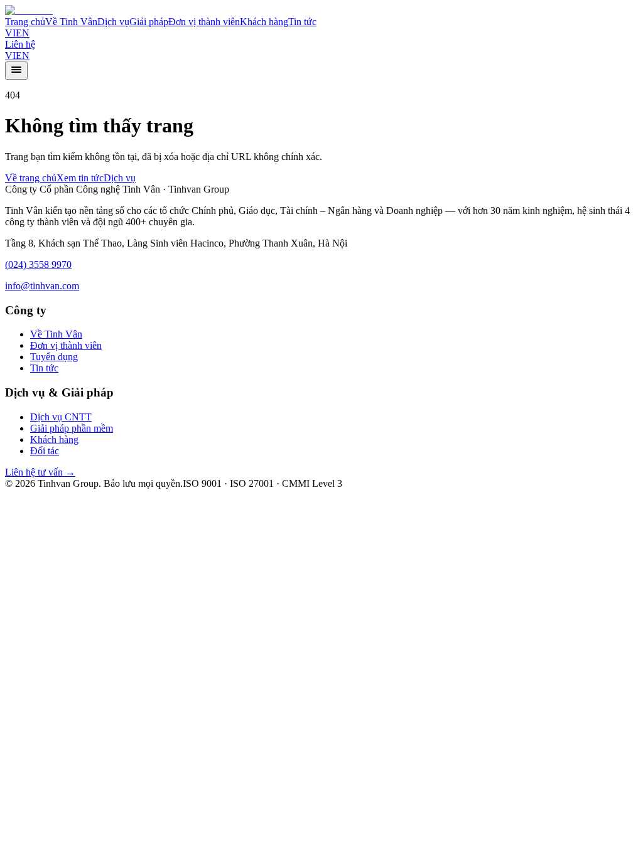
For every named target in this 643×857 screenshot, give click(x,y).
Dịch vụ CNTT (61, 417)
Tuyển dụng (54, 356)
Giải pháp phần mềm (71, 428)
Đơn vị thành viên (204, 21)
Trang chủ (25, 21)
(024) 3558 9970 (38, 264)
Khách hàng (264, 21)
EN (23, 33)
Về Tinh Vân (71, 21)
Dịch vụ (113, 21)
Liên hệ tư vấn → (40, 472)
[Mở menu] (16, 70)
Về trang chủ (31, 178)
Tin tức (302, 21)
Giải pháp (148, 21)
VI (10, 33)
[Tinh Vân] (29, 10)
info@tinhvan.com (42, 285)
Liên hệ (20, 44)
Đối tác (44, 450)
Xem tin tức (80, 178)
